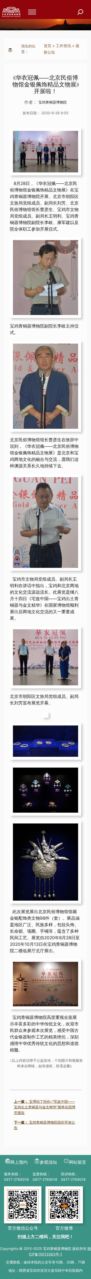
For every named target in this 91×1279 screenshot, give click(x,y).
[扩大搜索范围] (80, 12)
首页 (47, 45)
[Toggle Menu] (32, 12)
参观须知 (48, 1162)
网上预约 (19, 1162)
